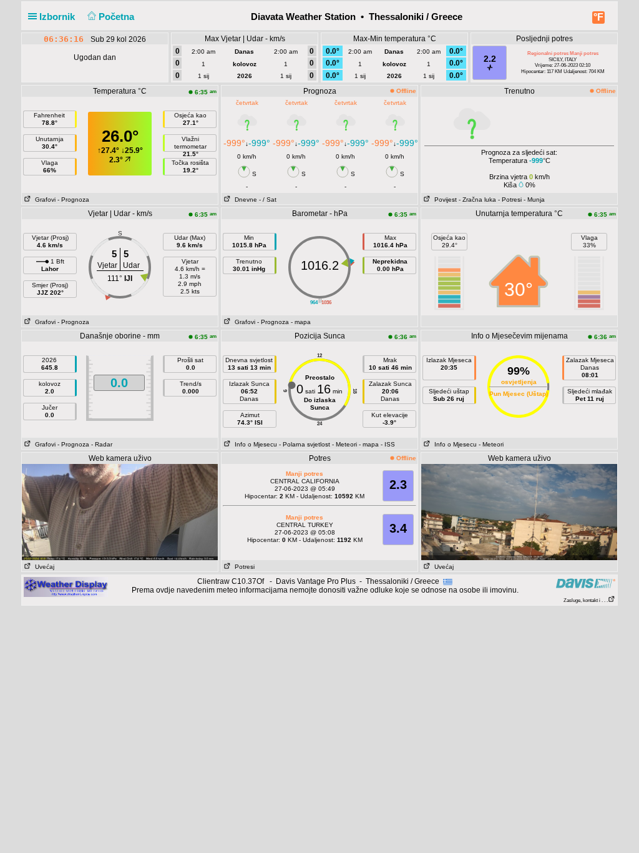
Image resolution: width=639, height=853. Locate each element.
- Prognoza (73, 199)
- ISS (388, 444)
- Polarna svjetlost (304, 444)
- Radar (101, 444)
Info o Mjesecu (254, 444)
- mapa (301, 321)
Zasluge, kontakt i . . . (585, 600)
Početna (117, 16)
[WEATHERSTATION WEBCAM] (120, 511)
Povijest (444, 199)
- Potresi (510, 199)
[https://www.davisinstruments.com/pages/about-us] (585, 583)
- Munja (534, 199)
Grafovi (43, 199)
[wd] (66, 586)
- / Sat (267, 199)
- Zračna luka (477, 199)
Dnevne (244, 199)
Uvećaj (42, 566)
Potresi (243, 566)
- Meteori (344, 444)
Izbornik (58, 16)
